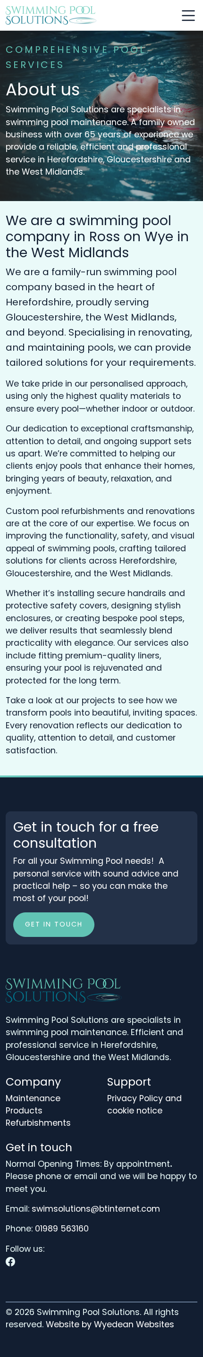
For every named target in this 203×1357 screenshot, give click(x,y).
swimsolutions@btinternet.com (96, 1208)
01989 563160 (62, 1228)
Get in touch (54, 924)
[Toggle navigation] (188, 16)
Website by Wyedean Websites (110, 1324)
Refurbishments (38, 1123)
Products (24, 1110)
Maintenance (33, 1098)
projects (98, 700)
